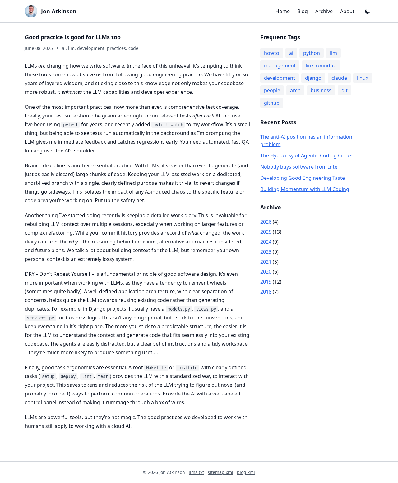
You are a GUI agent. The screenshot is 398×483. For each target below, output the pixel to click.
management (280, 65)
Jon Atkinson (58, 11)
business (321, 90)
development (279, 77)
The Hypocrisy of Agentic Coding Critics (306, 155)
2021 (265, 261)
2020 (265, 271)
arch (295, 90)
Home (282, 11)
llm (333, 53)
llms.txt (196, 472)
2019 (265, 281)
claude (339, 77)
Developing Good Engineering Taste (302, 178)
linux (362, 77)
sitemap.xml (220, 472)
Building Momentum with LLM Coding (304, 189)
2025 (265, 231)
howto (271, 53)
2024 (265, 241)
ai (291, 53)
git (344, 90)
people (272, 90)
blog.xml (246, 472)
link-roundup (321, 65)
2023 (265, 251)
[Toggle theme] (367, 11)
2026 (265, 221)
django (313, 77)
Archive (324, 11)
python (311, 53)
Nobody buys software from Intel (299, 166)
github (272, 102)
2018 (265, 291)
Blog (302, 11)
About (347, 11)
